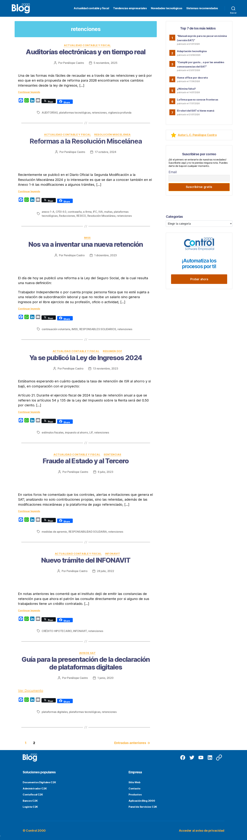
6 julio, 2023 (105, 472)
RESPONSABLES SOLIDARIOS (97, 329)
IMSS (87, 237)
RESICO (81, 215)
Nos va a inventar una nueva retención (85, 244)
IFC (95, 211)
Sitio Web (134, 782)
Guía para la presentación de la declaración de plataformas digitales (86, 663)
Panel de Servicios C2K (143, 806)
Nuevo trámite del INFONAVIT (85, 560)
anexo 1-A (48, 211)
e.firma (87, 211)
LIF (91, 432)
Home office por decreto (192, 77)
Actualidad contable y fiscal (91, 8)
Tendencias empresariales (130, 8)
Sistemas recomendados (202, 8)
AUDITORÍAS (50, 112)
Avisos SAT (87, 653)
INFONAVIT (112, 553)
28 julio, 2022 (105, 571)
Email (173, 172)
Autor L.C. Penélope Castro (197, 135)
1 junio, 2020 (105, 678)
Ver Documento (30, 691)
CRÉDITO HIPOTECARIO (57, 631)
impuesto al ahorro (76, 432)
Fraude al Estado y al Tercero (86, 461)
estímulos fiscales (53, 432)
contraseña (74, 211)
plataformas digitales (55, 712)
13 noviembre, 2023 (105, 368)
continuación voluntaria (56, 329)
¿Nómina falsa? (186, 88)
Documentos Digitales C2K (39, 782)
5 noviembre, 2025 (105, 62)
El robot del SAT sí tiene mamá (195, 110)
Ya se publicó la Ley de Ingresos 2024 (85, 358)
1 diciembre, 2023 (105, 255)
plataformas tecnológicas (75, 112)
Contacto (134, 788)
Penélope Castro (73, 62)
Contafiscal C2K (33, 794)
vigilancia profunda (119, 112)
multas (108, 211)
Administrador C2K (35, 788)
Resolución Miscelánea (112, 134)
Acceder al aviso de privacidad (201, 830)
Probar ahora (199, 279)
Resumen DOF (112, 351)
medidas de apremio (54, 531)
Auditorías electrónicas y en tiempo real (86, 52)
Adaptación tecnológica (192, 51)
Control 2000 (36, 830)
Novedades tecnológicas (166, 8)
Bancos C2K (30, 800)
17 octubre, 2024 (105, 152)
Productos (135, 794)
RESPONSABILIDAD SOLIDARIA (88, 531)
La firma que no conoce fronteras (197, 99)
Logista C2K (30, 806)
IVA (100, 211)
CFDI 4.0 (61, 211)
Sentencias (112, 454)
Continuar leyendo (29, 92)
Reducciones (67, 215)
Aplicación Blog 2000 (142, 800)
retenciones (99, 112)
